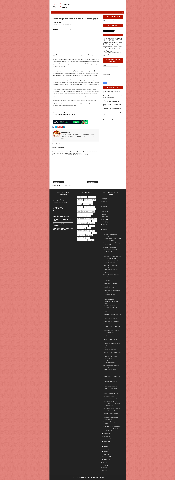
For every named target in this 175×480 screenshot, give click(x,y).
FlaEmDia (92, 211)
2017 (103, 214)
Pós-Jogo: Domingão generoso (111, 408)
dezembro (106, 232)
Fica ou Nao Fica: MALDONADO (111, 290)
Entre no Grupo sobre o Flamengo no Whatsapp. (64, 114)
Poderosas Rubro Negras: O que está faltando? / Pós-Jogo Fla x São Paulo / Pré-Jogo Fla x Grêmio (112, 40)
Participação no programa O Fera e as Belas (112, 42)
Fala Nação (80, 206)
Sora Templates (84, 477)
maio (105, 449)
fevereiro (106, 456)
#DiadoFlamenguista (109, 117)
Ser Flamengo (89, 235)
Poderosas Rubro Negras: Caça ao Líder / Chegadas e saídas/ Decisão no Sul (112, 46)
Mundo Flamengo (81, 228)
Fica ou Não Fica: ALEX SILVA (111, 379)
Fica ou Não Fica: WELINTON (111, 384)
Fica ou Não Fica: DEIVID (110, 254)
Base (79, 197)
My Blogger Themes (97, 477)
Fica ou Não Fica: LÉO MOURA (111, 391)
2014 (103, 222)
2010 (103, 462)
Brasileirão (84, 197)
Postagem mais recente (58, 182)
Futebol (55, 12)
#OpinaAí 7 (106, 272)
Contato (92, 12)
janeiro (106, 459)
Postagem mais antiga (92, 182)
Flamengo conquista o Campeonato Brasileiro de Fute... (110, 301)
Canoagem (80, 199)
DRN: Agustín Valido (108, 396)
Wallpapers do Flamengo (110, 381)
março (105, 454)
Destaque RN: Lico (108, 323)
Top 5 (88, 237)
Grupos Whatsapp (81, 12)
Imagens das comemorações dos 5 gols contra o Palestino (63, 229)
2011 (103, 229)
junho (105, 446)
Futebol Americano (82, 218)
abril (105, 451)
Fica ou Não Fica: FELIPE (110, 398)
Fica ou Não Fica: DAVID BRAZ (111, 321)
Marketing (91, 225)
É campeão (91, 240)
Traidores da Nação (82, 240)
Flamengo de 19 (88, 213)
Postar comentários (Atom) (64, 185)
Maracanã (85, 225)
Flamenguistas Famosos (110, 119)
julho (105, 444)
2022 (103, 201)
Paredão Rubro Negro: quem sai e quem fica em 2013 (63, 209)
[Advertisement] (99, 5)
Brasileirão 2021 (92, 197)
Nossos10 (86, 230)
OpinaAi (92, 230)
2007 (103, 470)
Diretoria (80, 204)
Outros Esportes (66, 12)
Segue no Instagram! (57, 111)
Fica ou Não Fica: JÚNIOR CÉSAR (112, 376)
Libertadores (91, 223)
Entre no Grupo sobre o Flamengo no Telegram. (64, 112)
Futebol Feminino (92, 218)
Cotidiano (93, 199)
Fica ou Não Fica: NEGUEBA (110, 269)
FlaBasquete (85, 211)
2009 (103, 465)
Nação (88, 228)
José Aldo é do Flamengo (109, 247)
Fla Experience (92, 209)
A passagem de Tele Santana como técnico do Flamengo (61, 215)
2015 (103, 219)
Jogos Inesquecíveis (82, 223)
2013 (103, 224)
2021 (103, 204)
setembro (106, 438)
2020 (103, 206)
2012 (103, 227)
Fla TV (79, 211)
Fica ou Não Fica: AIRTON (110, 297)
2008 (103, 467)
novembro (106, 433)
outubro (106, 436)
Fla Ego (85, 209)
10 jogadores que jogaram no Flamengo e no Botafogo (61, 201)
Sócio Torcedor (81, 237)
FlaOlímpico (80, 213)
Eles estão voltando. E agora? (111, 393)
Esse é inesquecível (88, 204)
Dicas (91, 201)
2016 (103, 216)
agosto (106, 441)
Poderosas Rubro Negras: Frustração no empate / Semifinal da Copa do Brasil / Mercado (113, 50)
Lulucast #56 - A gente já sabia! (111, 410)
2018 (103, 211)
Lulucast (79, 225)
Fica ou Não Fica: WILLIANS (110, 283)
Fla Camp (80, 209)
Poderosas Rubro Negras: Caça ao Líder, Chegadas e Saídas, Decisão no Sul (112, 54)
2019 (103, 209)
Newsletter (80, 230)
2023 (103, 198)
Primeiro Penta (81, 235)
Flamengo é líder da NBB (109, 401)
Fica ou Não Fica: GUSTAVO (110, 318)
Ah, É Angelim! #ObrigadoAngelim (112, 426)
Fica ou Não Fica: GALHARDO (111, 369)
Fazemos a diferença (89, 206)
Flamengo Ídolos (81, 216)
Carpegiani (86, 199)
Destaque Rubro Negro (83, 201)
